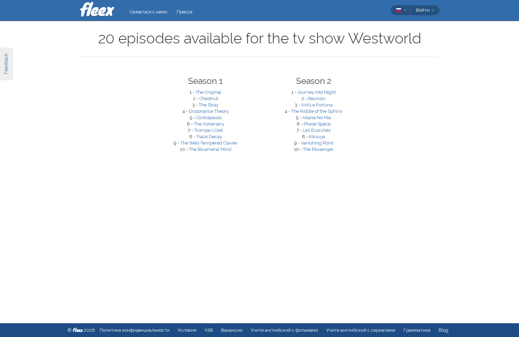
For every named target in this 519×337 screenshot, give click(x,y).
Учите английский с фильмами (284, 330)
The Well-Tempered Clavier (209, 143)
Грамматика (417, 330)
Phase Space (317, 124)
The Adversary (209, 124)
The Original (208, 92)
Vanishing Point (317, 143)
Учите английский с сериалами (360, 330)
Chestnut (208, 98)
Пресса (184, 11)
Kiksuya (317, 136)
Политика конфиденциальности (134, 330)
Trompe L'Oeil (208, 130)
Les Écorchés (316, 130)
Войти (423, 10)
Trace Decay (209, 136)
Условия (187, 330)
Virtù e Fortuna (317, 105)
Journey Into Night (316, 92)
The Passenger (318, 149)
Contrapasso (209, 117)
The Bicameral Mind (210, 149)
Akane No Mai (316, 117)
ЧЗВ (208, 330)
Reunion (317, 98)
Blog (443, 330)
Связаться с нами (148, 11)
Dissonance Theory (209, 111)
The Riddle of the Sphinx (316, 111)
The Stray (209, 105)
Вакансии (232, 330)
